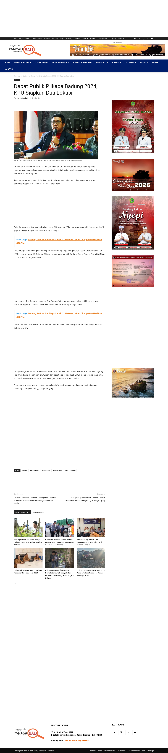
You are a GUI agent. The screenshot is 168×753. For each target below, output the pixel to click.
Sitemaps (150, 750)
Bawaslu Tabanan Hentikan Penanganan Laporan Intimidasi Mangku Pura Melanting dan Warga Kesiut (35, 500)
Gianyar (85, 38)
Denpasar (77, 38)
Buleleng (69, 38)
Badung (55, 38)
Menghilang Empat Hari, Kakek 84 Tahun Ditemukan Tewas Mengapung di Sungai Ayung (85, 499)
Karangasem (102, 38)
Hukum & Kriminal (82, 62)
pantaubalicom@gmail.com (76, 740)
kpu (66, 470)
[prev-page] (15, 583)
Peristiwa (101, 62)
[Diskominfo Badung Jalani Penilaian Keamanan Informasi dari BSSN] (28, 558)
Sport (143, 62)
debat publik (46, 470)
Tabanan (121, 38)
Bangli (62, 38)
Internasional (37, 38)
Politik (115, 62)
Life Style (129, 62)
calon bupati (34, 470)
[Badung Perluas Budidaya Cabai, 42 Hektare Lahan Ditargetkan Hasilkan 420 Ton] (28, 527)
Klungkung (112, 38)
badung (24, 470)
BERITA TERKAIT (22, 512)
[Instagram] (143, 38)
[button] (135, 38)
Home (7, 62)
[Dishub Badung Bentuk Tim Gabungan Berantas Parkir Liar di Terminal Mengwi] (91, 527)
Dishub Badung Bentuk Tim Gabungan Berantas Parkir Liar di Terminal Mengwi (89, 542)
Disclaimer (121, 750)
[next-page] (19, 583)
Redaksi (93, 750)
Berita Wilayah (21, 62)
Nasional (47, 38)
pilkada (72, 470)
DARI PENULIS (38, 512)
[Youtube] (152, 38)
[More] (97, 104)
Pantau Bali (24, 98)
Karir (100, 750)
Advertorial (41, 62)
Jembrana (93, 38)
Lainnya (8, 69)
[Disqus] (59, 624)
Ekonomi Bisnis (59, 62)
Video (155, 62)
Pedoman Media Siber (136, 750)
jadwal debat (57, 470)
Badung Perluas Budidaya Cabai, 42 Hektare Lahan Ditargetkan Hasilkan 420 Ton (28, 542)
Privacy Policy (109, 750)
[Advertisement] (79, 18)
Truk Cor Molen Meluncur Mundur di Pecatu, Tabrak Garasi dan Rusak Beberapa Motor (90, 572)
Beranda (17, 76)
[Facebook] (139, 38)
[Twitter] (148, 38)
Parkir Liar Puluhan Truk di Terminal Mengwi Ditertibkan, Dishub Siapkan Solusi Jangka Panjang (59, 542)
